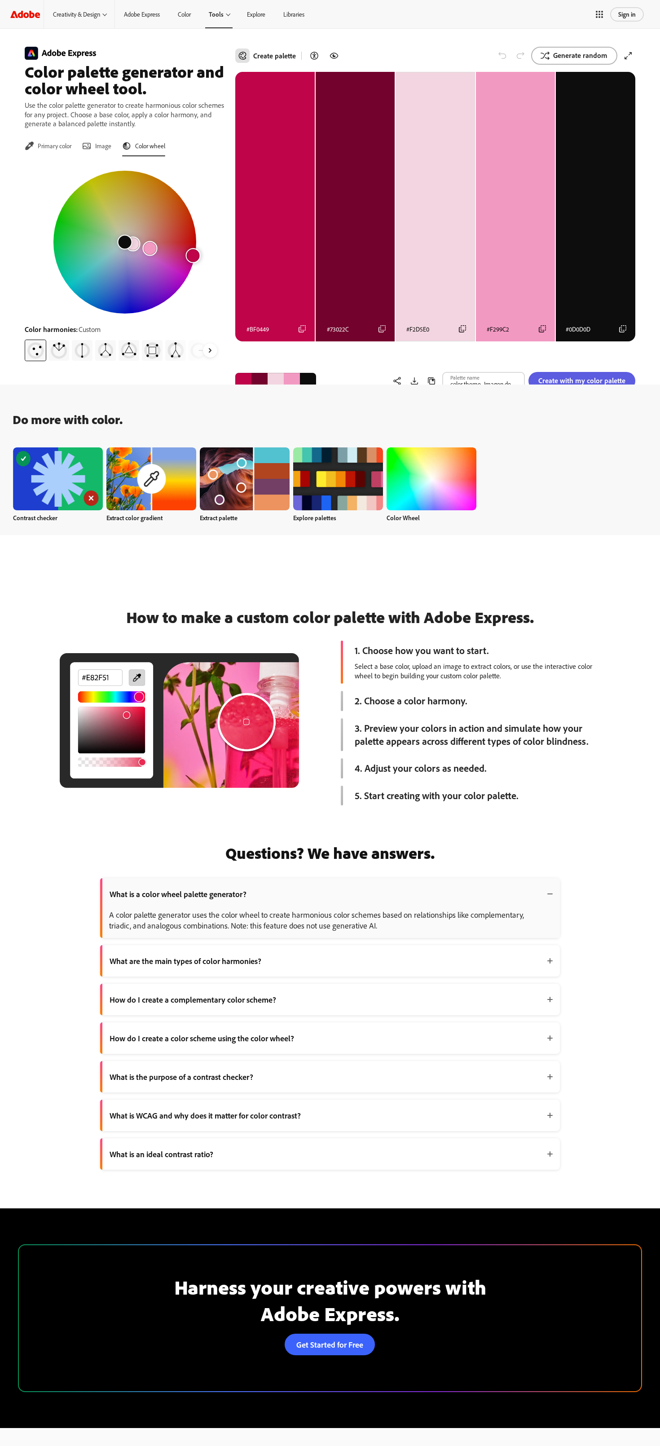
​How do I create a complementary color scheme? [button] (193, 999)
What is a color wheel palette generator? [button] (178, 894)
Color (184, 14)
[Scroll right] (210, 350)
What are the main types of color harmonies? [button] (185, 961)
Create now (58, 478)
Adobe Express (142, 14)
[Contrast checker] (314, 56)
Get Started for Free (329, 1344)
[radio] (35, 350)
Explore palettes (314, 518)
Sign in (627, 14)
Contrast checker (35, 518)
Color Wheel (403, 518)
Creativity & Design (76, 14)
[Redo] (520, 56)
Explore (256, 14)
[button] (599, 14)
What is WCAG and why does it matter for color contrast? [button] (205, 1115)
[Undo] (502, 56)
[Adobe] (25, 14)
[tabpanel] (124, 262)
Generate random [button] (580, 55)
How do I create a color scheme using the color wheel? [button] (202, 1038)
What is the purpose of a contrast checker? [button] (181, 1077)
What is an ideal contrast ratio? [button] (161, 1154)
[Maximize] (628, 56)
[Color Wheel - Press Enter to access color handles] (124, 242)
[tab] (48, 146)
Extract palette (219, 518)
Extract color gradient (134, 518)
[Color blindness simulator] (334, 56)
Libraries (293, 14)
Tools (216, 14)
